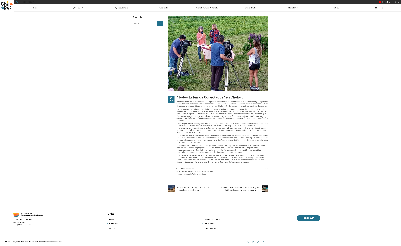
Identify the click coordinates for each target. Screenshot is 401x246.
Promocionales (188, 169)
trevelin (188, 174)
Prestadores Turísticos (212, 219)
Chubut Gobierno (210, 228)
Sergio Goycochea (194, 171)
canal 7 (178, 171)
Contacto (112, 228)
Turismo (195, 174)
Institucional (113, 224)
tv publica (202, 174)
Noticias (112, 219)
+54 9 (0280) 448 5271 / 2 (27, 2)
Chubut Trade (209, 224)
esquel (184, 171)
